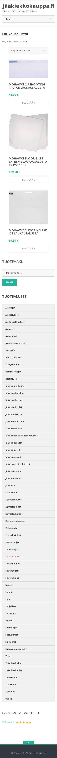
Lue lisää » (28, 102)
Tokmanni (8, 722)
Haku (9, 282)
